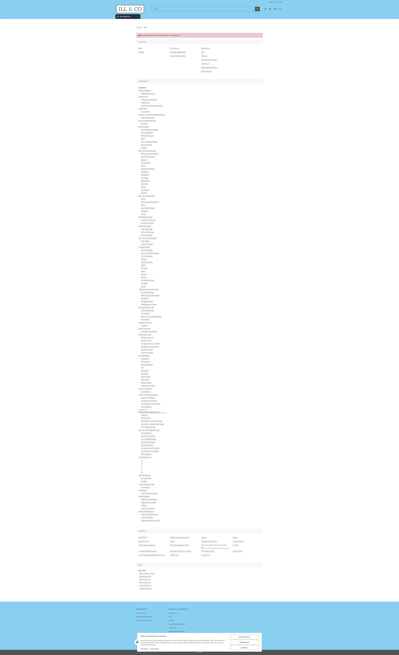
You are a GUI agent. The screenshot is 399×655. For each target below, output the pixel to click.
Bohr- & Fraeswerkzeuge (147, 151)
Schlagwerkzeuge (147, 301)
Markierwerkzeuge (145, 334)
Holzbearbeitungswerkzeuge (148, 289)
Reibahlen (144, 184)
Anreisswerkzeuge (147, 292)
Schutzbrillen (145, 111)
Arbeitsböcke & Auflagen (149, 130)
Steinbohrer (145, 190)
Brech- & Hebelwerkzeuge (150, 253)
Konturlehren (145, 362)
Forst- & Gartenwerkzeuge (148, 238)
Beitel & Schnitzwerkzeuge (150, 295)
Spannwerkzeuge (144, 475)
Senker (143, 187)
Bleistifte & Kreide (147, 337)
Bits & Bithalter (146, 433)
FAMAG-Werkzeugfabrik (147, 545)
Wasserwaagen (146, 383)
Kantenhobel (145, 487)
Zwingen (144, 481)
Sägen (143, 271)
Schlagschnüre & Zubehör (150, 346)
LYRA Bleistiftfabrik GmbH (147, 551)
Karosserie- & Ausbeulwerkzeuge (152, 424)
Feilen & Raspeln (147, 256)
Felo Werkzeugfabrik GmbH (179, 545)
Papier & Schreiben (145, 389)
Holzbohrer (145, 172)
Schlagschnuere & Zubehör (150, 343)
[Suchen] (257, 9)
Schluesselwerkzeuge (148, 439)
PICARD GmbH (238, 551)
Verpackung (143, 490)
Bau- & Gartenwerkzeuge (147, 121)
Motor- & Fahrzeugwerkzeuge (151, 316)
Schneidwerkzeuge (147, 280)
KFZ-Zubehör (145, 313)
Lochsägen (144, 178)
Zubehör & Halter (147, 349)
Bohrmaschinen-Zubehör (149, 154)
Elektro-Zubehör (146, 235)
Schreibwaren (146, 392)
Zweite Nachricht (145, 576)
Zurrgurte (144, 325)
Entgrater (144, 160)
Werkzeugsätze (146, 454)
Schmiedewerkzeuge (148, 427)
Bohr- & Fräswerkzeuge (147, 196)
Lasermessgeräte (147, 365)
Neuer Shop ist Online (147, 573)
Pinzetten (144, 268)
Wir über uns (174, 48)
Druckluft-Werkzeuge (148, 220)
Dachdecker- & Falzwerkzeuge (151, 421)
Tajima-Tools (174, 555)
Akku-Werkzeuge (147, 229)
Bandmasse (145, 358)
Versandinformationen (178, 56)
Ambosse (144, 415)
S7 (142, 469)
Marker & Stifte (146, 340)
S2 (142, 463)
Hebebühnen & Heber (148, 502)
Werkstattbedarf (144, 496)
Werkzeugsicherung (148, 93)
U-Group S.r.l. (206, 555)
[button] (265, 9)
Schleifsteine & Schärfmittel (150, 404)
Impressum (144, 648)
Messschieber (146, 377)
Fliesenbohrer (146, 163)
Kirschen (236, 545)
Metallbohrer (145, 181)
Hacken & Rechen (147, 244)
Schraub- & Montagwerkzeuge (149, 430)
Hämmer (144, 259)
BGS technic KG (144, 541)
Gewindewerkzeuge (148, 169)
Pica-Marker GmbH (207, 551)
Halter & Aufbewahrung (149, 514)
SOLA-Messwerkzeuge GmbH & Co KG (152, 555)
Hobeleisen (145, 298)
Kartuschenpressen (148, 118)
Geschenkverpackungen (149, 493)
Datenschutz (154, 648)
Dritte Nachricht (145, 579)
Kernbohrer (145, 175)
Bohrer (143, 199)
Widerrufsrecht (206, 71)
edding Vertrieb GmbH (209, 541)
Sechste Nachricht (145, 588)
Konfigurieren (244, 642)
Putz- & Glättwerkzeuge (149, 142)
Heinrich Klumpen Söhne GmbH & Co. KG (214, 546)
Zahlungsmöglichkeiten (178, 52)
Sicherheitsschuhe (145, 457)
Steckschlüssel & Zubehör (150, 451)
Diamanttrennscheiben (149, 401)
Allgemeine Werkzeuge (149, 499)
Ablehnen (244, 648)
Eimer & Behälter (147, 133)
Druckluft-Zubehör (147, 223)
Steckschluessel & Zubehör (150, 448)
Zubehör (144, 148)
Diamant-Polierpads (148, 398)
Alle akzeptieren (244, 637)
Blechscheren (145, 418)
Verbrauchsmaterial (148, 508)
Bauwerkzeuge (144, 127)
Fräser (143, 166)
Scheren (144, 277)
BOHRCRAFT (143, 537)
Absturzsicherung (145, 90)
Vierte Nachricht (145, 582)
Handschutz (145, 102)
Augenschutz (143, 108)
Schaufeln (144, 124)
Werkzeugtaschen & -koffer (150, 520)
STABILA (204, 537)
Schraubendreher (147, 445)
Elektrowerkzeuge (145, 226)
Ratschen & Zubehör (148, 436)
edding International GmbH (179, 537)
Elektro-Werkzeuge (147, 232)
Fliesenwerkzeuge (147, 136)
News (271, 2)
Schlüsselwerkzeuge (148, 442)
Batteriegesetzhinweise (209, 67)
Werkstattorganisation (146, 511)
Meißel (143, 265)
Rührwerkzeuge (146, 145)
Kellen (143, 139)
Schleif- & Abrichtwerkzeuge (148, 395)
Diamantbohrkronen (148, 157)
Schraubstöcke (146, 478)
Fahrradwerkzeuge (147, 310)
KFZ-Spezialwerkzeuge (146, 307)
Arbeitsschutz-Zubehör (149, 99)
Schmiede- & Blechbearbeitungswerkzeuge (149, 411)
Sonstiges (144, 283)
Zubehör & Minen (147, 352)
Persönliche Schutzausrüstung (151, 105)
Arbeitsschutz (143, 96)
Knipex (235, 537)
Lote (142, 368)
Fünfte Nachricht (145, 585)
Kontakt (279, 2)
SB (142, 472)
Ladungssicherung (145, 322)
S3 (142, 466)
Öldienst (144, 505)
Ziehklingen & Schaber (149, 304)
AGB (202, 52)
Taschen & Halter (147, 517)
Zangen (143, 286)
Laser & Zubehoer (145, 328)
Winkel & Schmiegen (148, 386)
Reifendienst (145, 319)
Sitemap (204, 56)
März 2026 (142, 570)
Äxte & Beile (145, 241)
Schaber (144, 274)
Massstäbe (144, 371)
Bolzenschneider (147, 250)
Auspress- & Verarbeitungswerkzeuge (152, 115)
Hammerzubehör (147, 262)
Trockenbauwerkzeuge (146, 484)
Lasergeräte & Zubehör (149, 331)
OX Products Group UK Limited (180, 551)
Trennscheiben (146, 407)
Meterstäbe (145, 380)
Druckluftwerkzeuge (145, 217)
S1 (142, 460)
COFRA (172, 541)
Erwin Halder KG (238, 541)
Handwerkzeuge (144, 247)
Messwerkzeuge (144, 355)
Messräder (144, 374)
